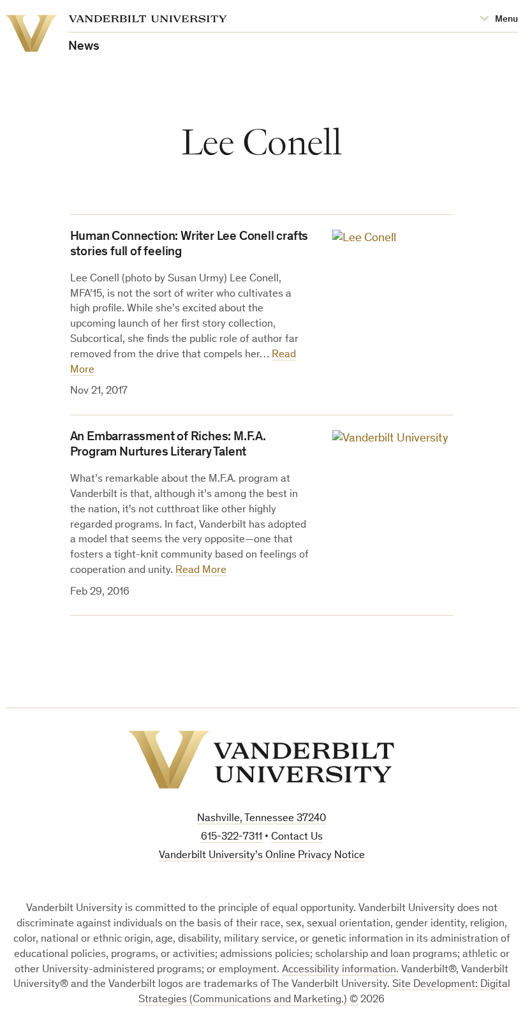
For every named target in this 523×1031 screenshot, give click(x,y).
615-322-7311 (231, 837)
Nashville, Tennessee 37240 (261, 818)
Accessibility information (339, 970)
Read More (200, 570)
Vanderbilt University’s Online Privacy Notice (262, 855)
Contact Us (297, 837)
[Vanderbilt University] (261, 760)
